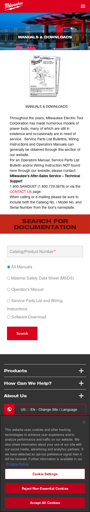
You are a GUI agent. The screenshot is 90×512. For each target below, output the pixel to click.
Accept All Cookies (45, 502)
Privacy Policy (17, 463)
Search (22, 333)
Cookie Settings (45, 473)
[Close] (84, 422)
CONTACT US (21, 191)
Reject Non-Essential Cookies (45, 488)
